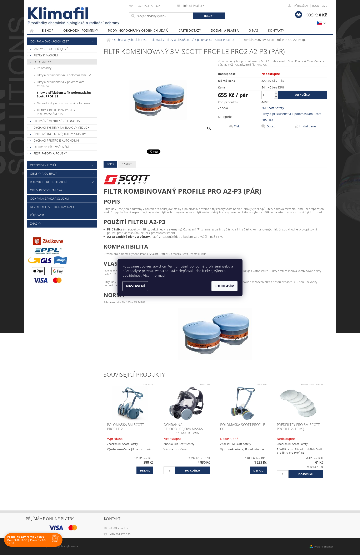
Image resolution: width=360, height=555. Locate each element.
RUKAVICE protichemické (49, 182)
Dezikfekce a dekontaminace (52, 207)
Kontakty (276, 30)
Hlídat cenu (307, 126)
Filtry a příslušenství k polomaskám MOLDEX (60, 84)
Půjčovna (37, 215)
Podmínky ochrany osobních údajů (138, 30)
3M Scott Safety (272, 108)
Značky (35, 223)
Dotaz (271, 126)
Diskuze (126, 164)
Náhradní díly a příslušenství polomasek (63, 103)
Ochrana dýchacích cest (49, 41)
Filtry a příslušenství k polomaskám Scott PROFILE (64, 94)
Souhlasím (224, 286)
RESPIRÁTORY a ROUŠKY (50, 153)
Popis (110, 164)
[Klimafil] (58, 13)
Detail (145, 470)
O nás (253, 30)
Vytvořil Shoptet (323, 546)
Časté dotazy (190, 30)
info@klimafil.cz (118, 528)
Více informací (154, 275)
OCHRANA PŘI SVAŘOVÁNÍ (51, 147)
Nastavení (135, 286)
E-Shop (47, 30)
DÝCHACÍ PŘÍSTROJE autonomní (57, 140)
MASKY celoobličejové (51, 49)
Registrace (319, 5)
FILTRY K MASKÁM (46, 55)
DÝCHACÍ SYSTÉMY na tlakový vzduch (62, 127)
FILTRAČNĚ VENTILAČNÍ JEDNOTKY (57, 121)
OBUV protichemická (46, 190)
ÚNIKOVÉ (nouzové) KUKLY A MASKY (60, 134)
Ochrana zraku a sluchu (49, 198)
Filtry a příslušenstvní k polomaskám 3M (64, 75)
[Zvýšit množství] (276, 93)
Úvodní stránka (32, 30)
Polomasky (42, 62)
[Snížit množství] (276, 97)
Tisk (237, 126)
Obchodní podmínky (80, 30)
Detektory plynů (43, 165)
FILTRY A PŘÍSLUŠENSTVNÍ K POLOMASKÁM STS (56, 112)
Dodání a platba (225, 30)
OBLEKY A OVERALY (43, 173)
